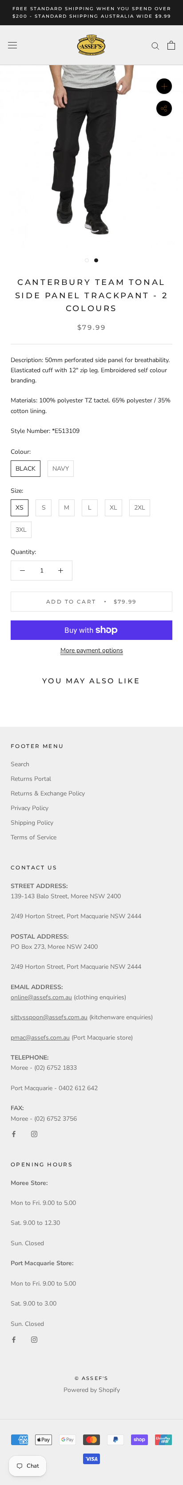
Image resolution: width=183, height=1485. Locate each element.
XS (20, 507)
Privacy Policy (29, 808)
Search (20, 764)
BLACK (26, 468)
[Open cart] (171, 45)
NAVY (60, 468)
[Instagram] (34, 1134)
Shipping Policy (32, 823)
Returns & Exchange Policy (48, 793)
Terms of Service (33, 837)
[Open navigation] (12, 45)
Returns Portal (31, 779)
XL (113, 507)
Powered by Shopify (92, 1390)
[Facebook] (14, 1134)
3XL (21, 530)
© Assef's (92, 1378)
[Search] (155, 45)
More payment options (91, 650)
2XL (139, 507)
